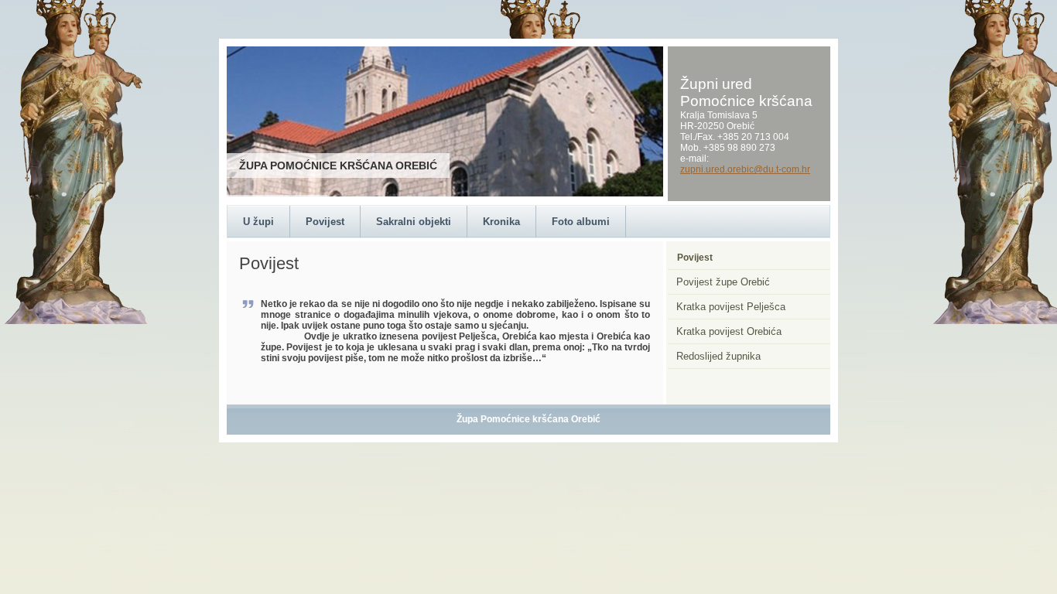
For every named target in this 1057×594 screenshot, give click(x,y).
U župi (258, 221)
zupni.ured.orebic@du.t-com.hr (745, 169)
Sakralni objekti (413, 221)
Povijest (325, 221)
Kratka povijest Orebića (729, 331)
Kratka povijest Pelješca (730, 306)
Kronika (501, 221)
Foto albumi (581, 221)
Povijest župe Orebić (723, 282)
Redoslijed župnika (718, 356)
